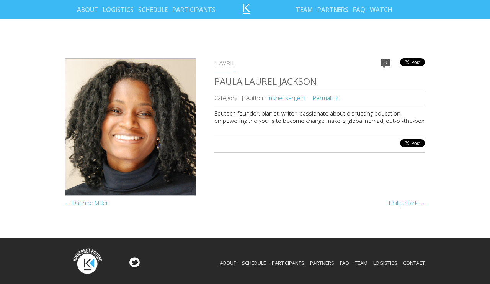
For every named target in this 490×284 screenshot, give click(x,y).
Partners (332, 9)
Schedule (153, 9)
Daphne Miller (86, 202)
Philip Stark (407, 202)
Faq (359, 9)
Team (304, 9)
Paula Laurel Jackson (265, 81)
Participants (194, 9)
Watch (381, 9)
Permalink (325, 98)
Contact (414, 262)
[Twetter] (133, 265)
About (87, 9)
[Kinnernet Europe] (246, 12)
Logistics (118, 9)
